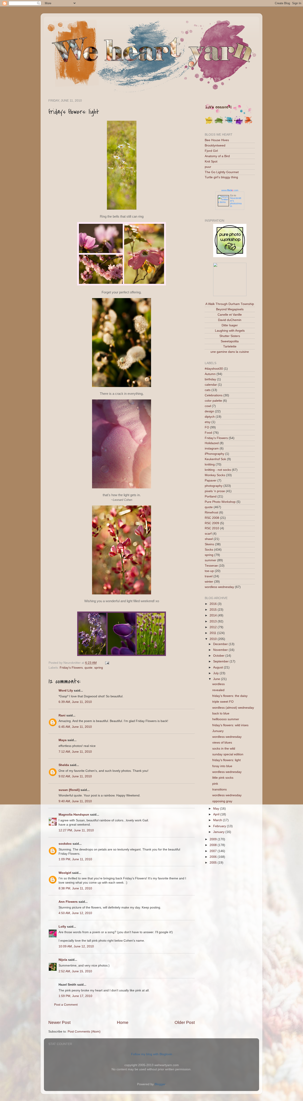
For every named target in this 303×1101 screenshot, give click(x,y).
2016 (214, 604)
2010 (214, 639)
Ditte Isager (230, 325)
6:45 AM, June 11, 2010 (75, 726)
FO (207, 427)
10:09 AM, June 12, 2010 (76, 946)
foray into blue (222, 766)
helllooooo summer (225, 719)
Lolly (62, 926)
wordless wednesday (219, 587)
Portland (210, 496)
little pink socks (222, 777)
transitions (219, 789)
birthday (210, 379)
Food (208, 432)
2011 (213, 633)
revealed (218, 690)
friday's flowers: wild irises (230, 725)
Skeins (209, 544)
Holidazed (212, 443)
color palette (213, 400)
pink (215, 783)
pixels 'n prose (215, 491)
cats (208, 390)
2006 (214, 856)
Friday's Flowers (71, 667)
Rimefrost (211, 512)
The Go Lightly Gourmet (222, 172)
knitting (210, 464)
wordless (218, 684)
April (216, 814)
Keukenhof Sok (215, 459)
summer (210, 560)
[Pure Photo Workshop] (229, 256)
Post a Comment (66, 1004)
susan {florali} (69, 790)
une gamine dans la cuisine (230, 351)
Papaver (210, 480)
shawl (209, 539)
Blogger (160, 1084)
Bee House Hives (217, 140)
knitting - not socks (218, 469)
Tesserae (211, 565)
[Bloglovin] (238, 123)
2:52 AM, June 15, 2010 (75, 971)
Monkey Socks (215, 475)
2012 (214, 627)
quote (88, 667)
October (219, 655)
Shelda (64, 765)
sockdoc (65, 843)
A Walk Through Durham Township (229, 304)
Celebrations (213, 395)
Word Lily (66, 690)
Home (122, 1022)
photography (213, 485)
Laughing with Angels (230, 330)
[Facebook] (228, 123)
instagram (212, 448)
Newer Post (59, 1022)
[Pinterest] (218, 123)
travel (208, 576)
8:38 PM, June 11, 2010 (75, 888)
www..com (229, 190)
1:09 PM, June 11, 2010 (75, 859)
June (217, 679)
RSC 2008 (212, 517)
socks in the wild (223, 748)
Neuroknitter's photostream (236, 202)
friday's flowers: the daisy (230, 696)
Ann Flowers (68, 901)
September (221, 661)
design (209, 411)
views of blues (222, 742)
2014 (214, 615)
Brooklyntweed (215, 145)
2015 (214, 609)
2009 (214, 839)
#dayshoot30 (214, 368)
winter (209, 581)
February (220, 826)
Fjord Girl (211, 150)
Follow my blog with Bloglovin (151, 1054)
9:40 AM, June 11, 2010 (75, 801)
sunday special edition (227, 754)
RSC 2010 (212, 528)
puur (208, 166)
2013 (214, 621)
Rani (62, 715)
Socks (209, 549)
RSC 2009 (212, 523)
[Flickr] (209, 123)
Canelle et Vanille (230, 314)
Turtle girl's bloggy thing (221, 177)
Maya (63, 740)
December (221, 644)
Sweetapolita (230, 341)
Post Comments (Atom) (84, 1031)
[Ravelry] (248, 123)
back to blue (220, 713)
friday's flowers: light (226, 760)
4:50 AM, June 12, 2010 (75, 913)
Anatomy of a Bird (217, 156)
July (216, 673)
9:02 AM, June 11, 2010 (75, 776)
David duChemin (229, 320)
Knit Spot (211, 161)
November (221, 650)
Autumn (210, 374)
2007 (214, 851)
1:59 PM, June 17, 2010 (75, 996)
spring (98, 667)
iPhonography (214, 453)
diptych (210, 416)
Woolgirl (65, 872)
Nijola (63, 959)
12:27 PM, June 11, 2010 (76, 830)
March (218, 820)
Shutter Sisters (229, 336)
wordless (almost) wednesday (233, 707)
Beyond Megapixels (230, 309)
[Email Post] (106, 662)
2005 (214, 862)
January (219, 832)
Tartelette (229, 346)
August (218, 667)
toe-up (209, 571)
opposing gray (222, 801)
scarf (208, 533)
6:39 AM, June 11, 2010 (75, 702)
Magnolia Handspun (74, 814)
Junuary (218, 731)
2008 (214, 845)
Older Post (185, 1022)
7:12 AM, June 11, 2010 (75, 751)
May (216, 808)
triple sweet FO (223, 701)
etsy (208, 422)
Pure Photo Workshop (220, 501)
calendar (211, 384)
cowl (208, 406)
